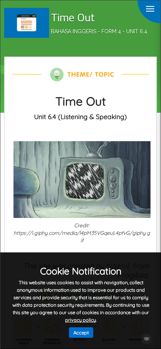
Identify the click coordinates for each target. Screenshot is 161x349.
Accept (81, 333)
